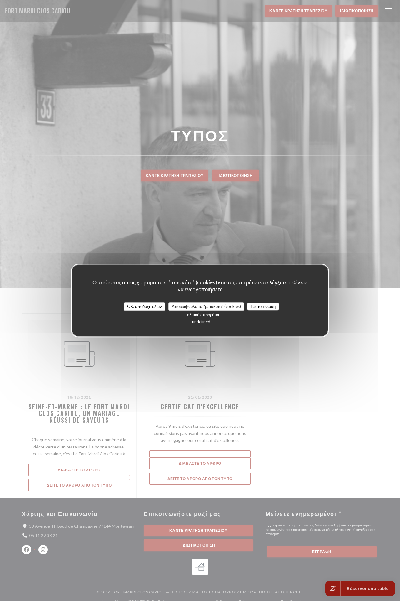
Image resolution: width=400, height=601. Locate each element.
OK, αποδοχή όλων (144, 306)
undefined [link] (201, 321)
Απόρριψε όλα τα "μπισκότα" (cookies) (206, 306)
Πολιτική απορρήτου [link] (202, 314)
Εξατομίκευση (263, 306)
